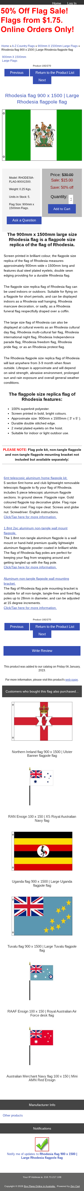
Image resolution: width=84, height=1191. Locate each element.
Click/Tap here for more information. (30, 517)
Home (56, 3)
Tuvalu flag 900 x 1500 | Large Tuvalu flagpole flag (42, 948)
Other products (13, 1115)
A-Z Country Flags (23, 45)
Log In (72, 3)
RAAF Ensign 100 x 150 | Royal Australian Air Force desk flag (42, 1013)
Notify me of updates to (42, 1155)
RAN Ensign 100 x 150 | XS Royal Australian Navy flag (42, 818)
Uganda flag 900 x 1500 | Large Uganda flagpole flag (42, 883)
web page (71, 679)
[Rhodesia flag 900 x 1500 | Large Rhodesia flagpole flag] (42, 159)
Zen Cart (75, 1186)
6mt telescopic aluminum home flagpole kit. (35, 478)
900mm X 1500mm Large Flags (58, 45)
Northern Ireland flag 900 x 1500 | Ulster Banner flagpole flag (42, 753)
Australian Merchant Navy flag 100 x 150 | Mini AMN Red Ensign (42, 1078)
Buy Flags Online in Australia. (40, 1186)
